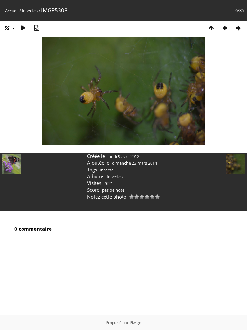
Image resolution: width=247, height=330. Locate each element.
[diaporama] (23, 28)
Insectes (30, 11)
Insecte (107, 170)
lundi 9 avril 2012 (123, 156)
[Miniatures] (211, 28)
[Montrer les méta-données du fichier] (36, 28)
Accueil (11, 11)
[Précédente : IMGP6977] (225, 28)
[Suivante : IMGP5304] (238, 28)
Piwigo (135, 322)
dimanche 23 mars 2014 (134, 163)
